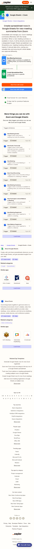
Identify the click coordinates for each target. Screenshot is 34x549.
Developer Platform (17, 523)
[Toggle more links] (17, 383)
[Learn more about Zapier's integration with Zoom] (2, 301)
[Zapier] (6, 2)
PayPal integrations (17, 416)
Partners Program (17, 529)
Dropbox (17, 429)
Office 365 (17, 441)
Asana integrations (17, 419)
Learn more (6, 259)
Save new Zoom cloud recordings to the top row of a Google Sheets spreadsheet (17, 367)
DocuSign (17, 435)
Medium (17, 462)
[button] (17, 89)
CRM (17, 481)
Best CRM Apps (17, 501)
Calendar (17, 476)
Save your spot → (22, 9)
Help (16, 259)
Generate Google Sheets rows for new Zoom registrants (17, 363)
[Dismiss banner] (32, 8)
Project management (17, 473)
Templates (15, 526)
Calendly (17, 454)
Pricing (5, 523)
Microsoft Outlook (17, 460)
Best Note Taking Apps (17, 503)
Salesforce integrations (17, 410)
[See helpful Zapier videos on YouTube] (20, 518)
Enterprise (8, 526)
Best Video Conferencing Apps (17, 495)
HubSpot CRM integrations (17, 413)
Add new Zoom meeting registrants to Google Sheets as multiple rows (17, 380)
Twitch (17, 451)
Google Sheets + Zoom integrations (13, 21)
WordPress (17, 438)
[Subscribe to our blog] (23, 518)
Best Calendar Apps (17, 506)
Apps (2, 245)
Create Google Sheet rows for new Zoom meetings (17, 376)
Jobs (29, 523)
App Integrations (23, 526)
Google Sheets (11, 245)
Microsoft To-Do (17, 457)
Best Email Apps (17, 498)
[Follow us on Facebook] (11, 518)
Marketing (17, 484)
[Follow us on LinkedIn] (14, 518)
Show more (17, 421)
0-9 (3, 395)
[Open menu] (31, 2)
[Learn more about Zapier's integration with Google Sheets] (2, 248)
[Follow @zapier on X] (17, 518)
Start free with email (17, 84)
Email (17, 479)
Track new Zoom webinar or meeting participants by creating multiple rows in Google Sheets (17, 372)
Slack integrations (17, 408)
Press (25, 523)
